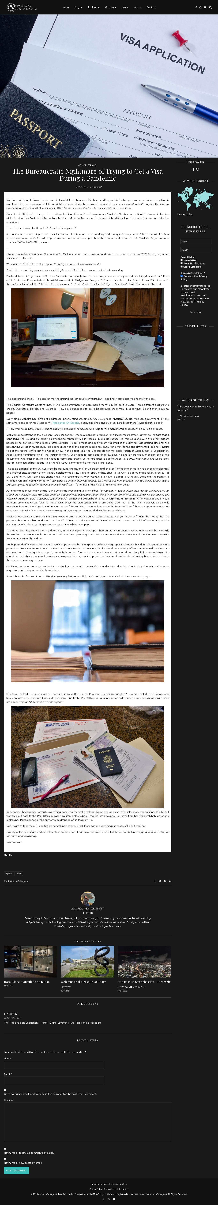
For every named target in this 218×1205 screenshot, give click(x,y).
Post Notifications (194, 263)
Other (82, 165)
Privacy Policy (96, 1189)
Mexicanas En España (66, 422)
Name (8, 1058)
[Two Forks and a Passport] (20, 7)
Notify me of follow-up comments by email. (29, 1152)
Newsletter (189, 260)
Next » (181, 419)
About (137, 7)
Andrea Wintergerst (17, 881)
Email (8, 1074)
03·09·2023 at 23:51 (12, 1017)
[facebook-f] (196, 7)
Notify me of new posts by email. (23, 1162)
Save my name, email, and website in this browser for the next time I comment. (50, 1094)
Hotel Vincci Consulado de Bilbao (27, 982)
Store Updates (192, 266)
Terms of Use (110, 1189)
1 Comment (95, 187)
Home (66, 7)
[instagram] (200, 7)
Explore (92, 7)
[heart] (205, 7)
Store (125, 7)
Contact (151, 7)
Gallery (109, 7)
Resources (123, 1189)
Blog (77, 7)
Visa (19, 873)
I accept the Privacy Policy (193, 278)
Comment (9, 1100)
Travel (92, 165)
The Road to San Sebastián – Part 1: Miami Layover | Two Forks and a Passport (52, 1022)
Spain (9, 873)
